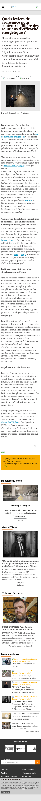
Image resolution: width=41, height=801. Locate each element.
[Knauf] (9, 748)
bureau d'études (8, 240)
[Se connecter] (37, 6)
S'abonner (20, 585)
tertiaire (28, 200)
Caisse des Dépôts (9, 422)
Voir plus (20, 582)
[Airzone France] (20, 748)
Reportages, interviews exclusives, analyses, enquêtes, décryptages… (20, 461)
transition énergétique (14, 165)
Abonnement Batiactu (9, 776)
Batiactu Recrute (28, 769)
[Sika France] (31, 748)
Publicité (4, 773)
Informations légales (29, 773)
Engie (23, 254)
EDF (16, 254)
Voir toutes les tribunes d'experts (20, 646)
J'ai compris (5, 792)
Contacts (4, 769)
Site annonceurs (27, 776)
